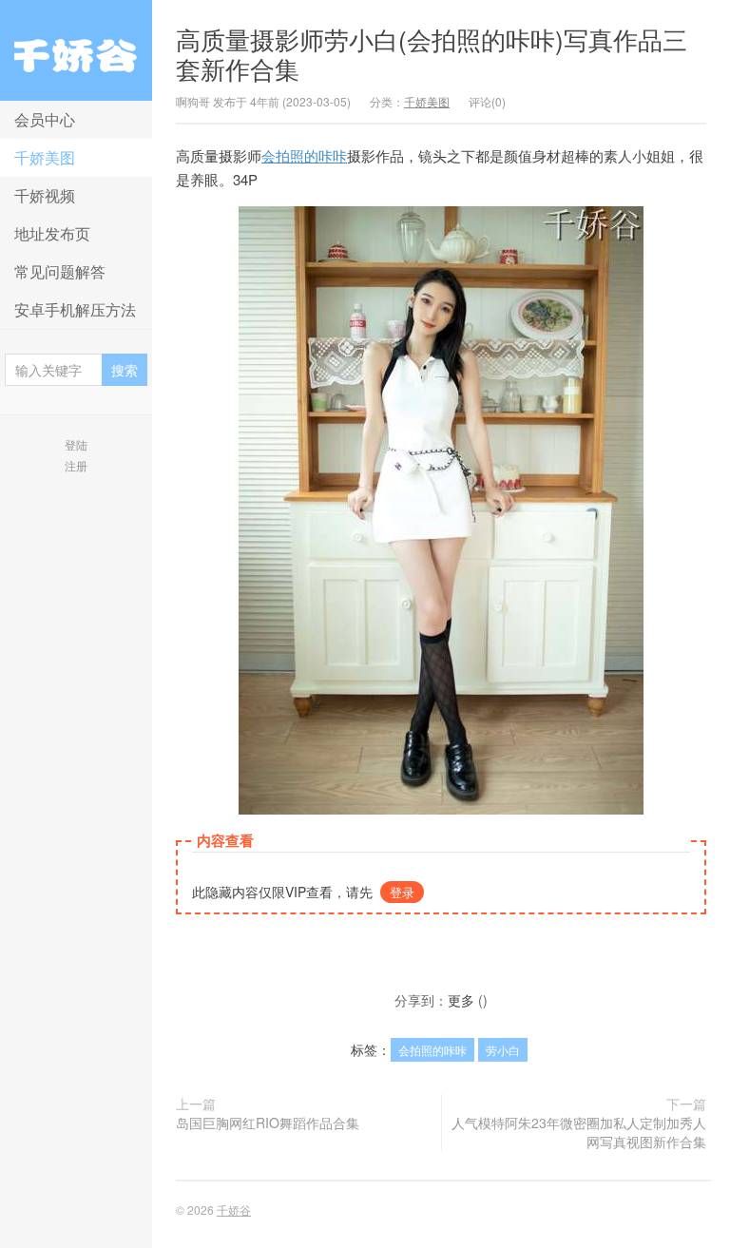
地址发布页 (52, 233)
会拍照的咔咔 (304, 155)
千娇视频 (44, 195)
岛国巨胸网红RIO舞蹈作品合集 (267, 1122)
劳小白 (503, 1050)
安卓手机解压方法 (75, 309)
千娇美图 (44, 157)
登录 (402, 892)
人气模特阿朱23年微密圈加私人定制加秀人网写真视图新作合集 (578, 1132)
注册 (76, 465)
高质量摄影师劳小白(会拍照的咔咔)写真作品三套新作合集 (431, 53)
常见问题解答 (60, 271)
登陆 (76, 444)
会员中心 (44, 119)
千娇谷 (76, 50)
